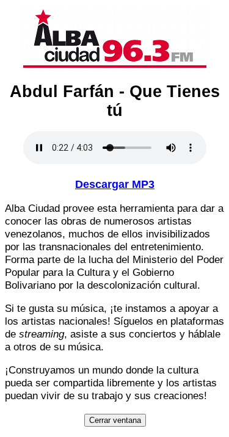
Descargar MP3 (114, 184)
